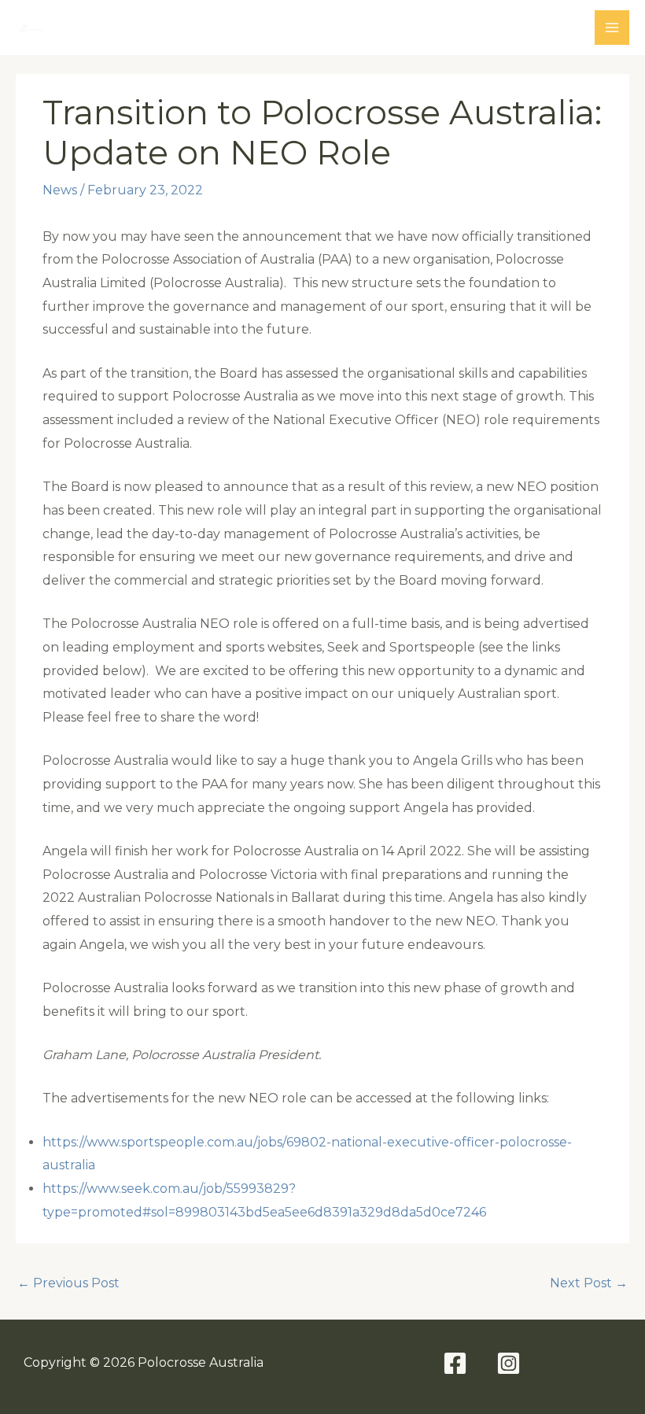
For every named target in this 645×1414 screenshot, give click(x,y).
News (59, 190)
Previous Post (68, 1283)
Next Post (589, 1283)
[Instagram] (508, 1363)
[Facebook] (455, 1363)
